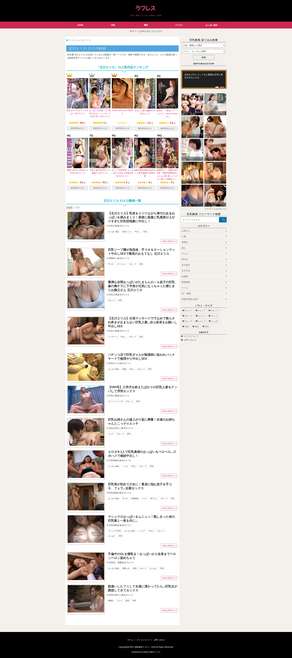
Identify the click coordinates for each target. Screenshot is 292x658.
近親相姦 (134, 498)
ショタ (125, 466)
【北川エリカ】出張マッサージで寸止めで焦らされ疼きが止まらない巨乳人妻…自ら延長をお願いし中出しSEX (142, 322)
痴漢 (124, 369)
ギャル (185, 253)
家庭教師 (186, 282)
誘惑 (135, 568)
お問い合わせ (190, 340)
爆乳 (146, 25)
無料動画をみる (77, 128)
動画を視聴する (169, 241)
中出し (137, 231)
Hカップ (188, 316)
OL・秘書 (186, 293)
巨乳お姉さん (115, 428)
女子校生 (186, 265)
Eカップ (188, 310)
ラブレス (73, 40)
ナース (185, 287)
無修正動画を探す (190, 299)
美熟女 (185, 242)
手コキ (111, 264)
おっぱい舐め (212, 25)
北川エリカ (124, 226)
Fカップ (201, 310)
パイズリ (179, 25)
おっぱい (112, 536)
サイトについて (191, 336)
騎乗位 (111, 600)
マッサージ (112, 336)
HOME (80, 25)
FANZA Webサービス (151, 652)
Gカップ (132, 264)
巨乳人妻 (113, 226)
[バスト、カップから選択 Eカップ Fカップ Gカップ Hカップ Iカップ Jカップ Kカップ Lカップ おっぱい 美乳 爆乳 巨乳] (203, 51)
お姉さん (186, 230)
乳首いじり (127, 231)
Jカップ (214, 316)
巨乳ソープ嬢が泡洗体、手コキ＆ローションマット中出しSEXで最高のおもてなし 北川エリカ (141, 252)
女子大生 (186, 270)
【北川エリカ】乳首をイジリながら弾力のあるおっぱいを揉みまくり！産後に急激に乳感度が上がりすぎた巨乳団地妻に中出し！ (141, 217)
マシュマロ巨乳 (114, 531)
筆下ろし (154, 498)
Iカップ (201, 316)
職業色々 (113, 258)
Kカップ (188, 321)
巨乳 (113, 25)
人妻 (184, 236)
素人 (184, 247)
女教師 (185, 276)
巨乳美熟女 (114, 460)
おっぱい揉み (113, 231)
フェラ (111, 434)
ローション (121, 264)
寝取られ (126, 568)
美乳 (187, 326)
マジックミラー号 (115, 401)
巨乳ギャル (114, 363)
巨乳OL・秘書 (115, 562)
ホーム (130, 640)
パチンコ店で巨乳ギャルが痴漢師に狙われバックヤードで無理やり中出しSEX (141, 357)
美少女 (185, 259)
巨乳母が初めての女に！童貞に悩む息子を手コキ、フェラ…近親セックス (140, 486)
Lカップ (201, 321)
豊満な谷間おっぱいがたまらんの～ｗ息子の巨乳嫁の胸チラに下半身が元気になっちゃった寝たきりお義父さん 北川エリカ (141, 286)
